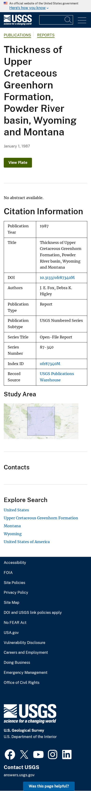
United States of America (27, 541)
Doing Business (17, 663)
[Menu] (82, 20)
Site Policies (14, 583)
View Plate (17, 162)
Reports (46, 35)
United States (16, 510)
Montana (12, 526)
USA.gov (11, 633)
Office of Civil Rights (21, 683)
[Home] (18, 24)
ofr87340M (50, 364)
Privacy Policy (16, 593)
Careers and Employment (26, 652)
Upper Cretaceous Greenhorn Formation (41, 518)
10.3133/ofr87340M (57, 277)
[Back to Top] (74, 774)
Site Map (11, 603)
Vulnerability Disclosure (24, 643)
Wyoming (13, 533)
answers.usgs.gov (19, 775)
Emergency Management (25, 673)
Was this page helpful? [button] (49, 786)
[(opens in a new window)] (10, 753)
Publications (17, 35)
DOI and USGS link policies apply (33, 613)
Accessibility (15, 563)
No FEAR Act (15, 623)
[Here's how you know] (45, 6)
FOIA (8, 573)
